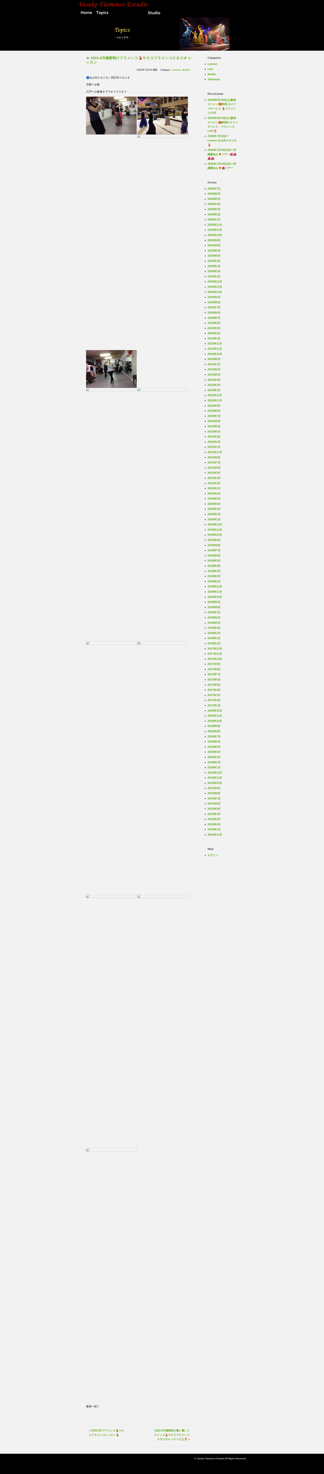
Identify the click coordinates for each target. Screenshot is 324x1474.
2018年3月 (214, 633)
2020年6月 (214, 493)
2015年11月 (215, 777)
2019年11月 (215, 529)
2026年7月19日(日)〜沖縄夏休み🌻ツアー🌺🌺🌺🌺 (222, 154)
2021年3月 (214, 483)
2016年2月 (214, 762)
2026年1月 (214, 219)
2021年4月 (214, 478)
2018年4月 (214, 627)
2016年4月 (214, 751)
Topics (102, 13)
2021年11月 (215, 452)
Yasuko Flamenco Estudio (162, 4)
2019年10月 (215, 534)
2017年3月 (214, 695)
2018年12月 (215, 586)
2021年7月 (214, 462)
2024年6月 (214, 312)
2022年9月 (214, 405)
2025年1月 (214, 276)
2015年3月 (214, 819)
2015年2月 (214, 824)
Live (186, 13)
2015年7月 (214, 798)
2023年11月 (215, 348)
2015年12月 (215, 772)
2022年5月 (214, 426)
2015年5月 (214, 808)
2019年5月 (214, 560)
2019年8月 (214, 545)
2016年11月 (215, 715)
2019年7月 (214, 550)
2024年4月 (214, 322)
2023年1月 (214, 390)
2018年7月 (214, 612)
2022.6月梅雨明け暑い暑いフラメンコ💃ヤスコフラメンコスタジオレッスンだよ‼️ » (172, 1435)
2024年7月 (214, 307)
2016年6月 (214, 741)
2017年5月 (214, 684)
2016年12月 (215, 710)
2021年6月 (214, 467)
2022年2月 (214, 441)
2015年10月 (215, 783)
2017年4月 (214, 689)
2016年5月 (214, 746)
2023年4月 (214, 379)
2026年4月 (214, 204)
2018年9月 (214, 602)
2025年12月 (215, 224)
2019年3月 (214, 571)
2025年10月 (215, 235)
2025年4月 (214, 260)
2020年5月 (214, 498)
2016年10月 (215, 721)
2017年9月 (214, 664)
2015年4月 (214, 814)
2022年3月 (214, 436)
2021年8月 (214, 457)
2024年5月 (214, 317)
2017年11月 (215, 653)
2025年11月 (215, 229)
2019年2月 (214, 576)
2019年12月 (215, 524)
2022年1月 (214, 446)
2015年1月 (214, 829)
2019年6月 (214, 555)
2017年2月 (214, 700)
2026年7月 (214, 188)
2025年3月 (214, 266)
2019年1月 (214, 581)
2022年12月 (215, 395)
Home (86, 13)
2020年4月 (214, 503)
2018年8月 (214, 607)
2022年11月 (215, 400)
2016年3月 (214, 757)
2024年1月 (214, 338)
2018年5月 (214, 622)
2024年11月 (215, 286)
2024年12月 (215, 281)
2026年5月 (214, 198)
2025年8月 (214, 245)
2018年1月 (214, 643)
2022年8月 (214, 410)
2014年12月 (215, 834)
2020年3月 (214, 508)
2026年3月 (214, 209)
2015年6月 (214, 803)
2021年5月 (214, 472)
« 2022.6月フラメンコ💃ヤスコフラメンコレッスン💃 (106, 1432)
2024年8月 (214, 302)
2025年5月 (214, 255)
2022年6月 (214, 421)
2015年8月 (214, 793)
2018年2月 (214, 638)
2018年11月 (215, 591)
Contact (238, 13)
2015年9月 (214, 788)
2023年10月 (215, 354)
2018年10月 (215, 597)
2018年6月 (214, 617)
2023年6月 (214, 369)
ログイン (213, 855)
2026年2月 (214, 214)
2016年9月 (214, 726)
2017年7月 (214, 674)
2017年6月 (214, 679)
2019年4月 (214, 565)
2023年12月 (215, 343)
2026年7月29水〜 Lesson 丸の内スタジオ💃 (222, 140)
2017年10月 (215, 659)
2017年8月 (214, 669)
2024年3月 (214, 328)
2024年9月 (214, 297)
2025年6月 (214, 250)
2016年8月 (214, 731)
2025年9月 (214, 240)
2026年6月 (214, 193)
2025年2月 (214, 271)
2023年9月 (214, 359)
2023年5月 (214, 374)
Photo (221, 13)
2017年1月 (214, 705)
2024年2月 (214, 333)
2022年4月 (214, 431)
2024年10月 (215, 292)
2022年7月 (214, 416)
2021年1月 (214, 488)
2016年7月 (214, 736)
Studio (154, 13)
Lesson (171, 13)
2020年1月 (214, 519)
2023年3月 (214, 384)
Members (202, 13)
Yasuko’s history (128, 13)
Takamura (214, 79)
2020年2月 (214, 514)
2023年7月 (214, 364)
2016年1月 (214, 767)
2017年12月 (215, 648)
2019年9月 (214, 540)
